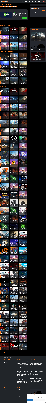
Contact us (4, 390)
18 (15, 352)
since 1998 (43, 10)
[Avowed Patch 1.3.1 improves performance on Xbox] (14, 72)
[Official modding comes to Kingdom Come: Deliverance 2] (23, 72)
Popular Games (18, 389)
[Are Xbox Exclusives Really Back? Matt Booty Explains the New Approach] (4, 226)
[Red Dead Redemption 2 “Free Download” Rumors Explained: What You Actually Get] (14, 346)
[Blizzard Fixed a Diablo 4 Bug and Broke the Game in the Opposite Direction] (14, 266)
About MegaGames (5, 389)
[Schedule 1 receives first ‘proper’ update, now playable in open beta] (23, 56)
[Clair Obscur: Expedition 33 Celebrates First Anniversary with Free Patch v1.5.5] (23, 298)
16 (12, 352)
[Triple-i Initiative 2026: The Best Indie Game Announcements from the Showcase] (23, 314)
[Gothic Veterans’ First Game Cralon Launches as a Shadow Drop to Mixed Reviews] (23, 282)
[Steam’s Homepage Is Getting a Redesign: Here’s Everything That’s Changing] (4, 330)
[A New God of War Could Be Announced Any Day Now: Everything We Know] (14, 322)
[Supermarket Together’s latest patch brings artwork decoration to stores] (4, 72)
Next (17, 352)
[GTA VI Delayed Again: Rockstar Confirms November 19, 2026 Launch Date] (23, 338)
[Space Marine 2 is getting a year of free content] (23, 80)
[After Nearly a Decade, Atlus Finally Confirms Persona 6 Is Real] (23, 226)
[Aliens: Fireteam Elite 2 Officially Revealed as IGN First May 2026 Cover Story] (14, 282)
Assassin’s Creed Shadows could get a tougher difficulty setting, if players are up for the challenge (36, 369)
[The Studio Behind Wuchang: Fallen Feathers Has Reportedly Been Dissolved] (4, 322)
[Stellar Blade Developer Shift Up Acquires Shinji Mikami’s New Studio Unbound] (4, 338)
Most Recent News (2, 6)
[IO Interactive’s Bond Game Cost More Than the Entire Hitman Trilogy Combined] (14, 234)
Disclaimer (4, 392)
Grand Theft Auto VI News (6, 362)
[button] (44, 394)
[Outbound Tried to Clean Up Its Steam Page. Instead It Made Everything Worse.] (23, 250)
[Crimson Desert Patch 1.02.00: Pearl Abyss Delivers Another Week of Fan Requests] (23, 330)
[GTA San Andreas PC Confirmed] (4, 64)
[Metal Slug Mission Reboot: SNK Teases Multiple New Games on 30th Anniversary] (14, 306)
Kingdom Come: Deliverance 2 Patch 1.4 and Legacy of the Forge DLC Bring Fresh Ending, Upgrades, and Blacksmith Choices (22, 364)
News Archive (14, 6)
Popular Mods (18, 392)
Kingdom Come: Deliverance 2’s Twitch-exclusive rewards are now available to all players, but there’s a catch (36, 381)
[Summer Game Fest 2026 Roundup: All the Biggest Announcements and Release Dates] (23, 218)
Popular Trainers (19, 390)
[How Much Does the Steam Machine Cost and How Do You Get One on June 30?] (23, 202)
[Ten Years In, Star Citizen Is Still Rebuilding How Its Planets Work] (14, 99)
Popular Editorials (19, 396)
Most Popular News (8, 6)
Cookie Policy (36, 401)
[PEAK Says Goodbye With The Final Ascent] (4, 99)
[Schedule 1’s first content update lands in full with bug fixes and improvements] (4, 56)
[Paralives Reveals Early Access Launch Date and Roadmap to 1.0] (23, 266)
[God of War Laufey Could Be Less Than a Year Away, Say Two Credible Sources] (4, 210)
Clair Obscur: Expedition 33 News (7, 361)
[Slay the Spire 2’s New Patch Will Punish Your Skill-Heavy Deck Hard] (14, 250)
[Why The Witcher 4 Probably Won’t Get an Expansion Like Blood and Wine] (4, 234)
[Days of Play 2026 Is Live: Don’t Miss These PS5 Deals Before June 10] (14, 242)
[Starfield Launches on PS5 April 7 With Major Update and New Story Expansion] (23, 346)
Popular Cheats (19, 393)
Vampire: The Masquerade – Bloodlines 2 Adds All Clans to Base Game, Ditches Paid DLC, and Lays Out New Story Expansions (23, 374)
